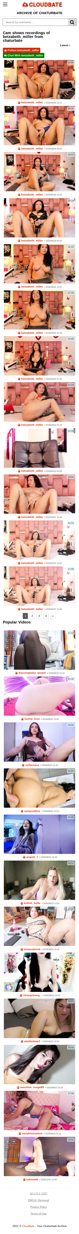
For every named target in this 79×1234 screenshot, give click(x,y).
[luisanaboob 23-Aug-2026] (39, 926)
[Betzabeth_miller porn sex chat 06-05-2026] (39, 79)
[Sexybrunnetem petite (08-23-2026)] (39, 1110)
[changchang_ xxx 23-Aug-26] (39, 972)
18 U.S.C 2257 (39, 1193)
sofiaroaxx (32, 765)
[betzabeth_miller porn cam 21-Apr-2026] (39, 586)
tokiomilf (32, 1179)
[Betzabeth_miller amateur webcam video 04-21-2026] (39, 494)
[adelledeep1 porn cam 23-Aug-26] (39, 1018)
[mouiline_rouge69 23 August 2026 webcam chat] (39, 1064)
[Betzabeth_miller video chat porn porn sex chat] (39, 402)
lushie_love (32, 718)
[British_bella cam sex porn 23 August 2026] (39, 880)
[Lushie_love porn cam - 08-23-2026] (39, 696)
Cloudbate (28, 1226)
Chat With (25, 55)
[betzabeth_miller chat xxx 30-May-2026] (39, 217)
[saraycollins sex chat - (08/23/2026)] (39, 788)
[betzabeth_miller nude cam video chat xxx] (39, 125)
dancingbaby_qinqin (32, 672)
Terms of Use (38, 1213)
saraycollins (31, 811)
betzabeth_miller (32, 102)
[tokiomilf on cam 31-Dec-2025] (39, 1156)
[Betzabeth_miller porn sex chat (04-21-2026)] (39, 448)
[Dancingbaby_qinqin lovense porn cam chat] (39, 650)
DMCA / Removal (38, 1200)
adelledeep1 (31, 1041)
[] (72, 22)
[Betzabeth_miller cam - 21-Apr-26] (39, 540)
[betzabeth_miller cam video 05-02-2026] (39, 309)
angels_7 (32, 857)
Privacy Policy (38, 1206)
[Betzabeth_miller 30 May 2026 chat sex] (39, 171)
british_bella (31, 903)
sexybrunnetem (31, 1133)
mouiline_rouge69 (32, 1087)
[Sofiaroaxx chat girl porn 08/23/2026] (39, 742)
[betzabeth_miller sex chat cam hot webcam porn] (39, 263)
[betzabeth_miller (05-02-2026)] (39, 356)
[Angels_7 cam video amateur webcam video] (39, 834)
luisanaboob (31, 949)
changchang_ (31, 995)
